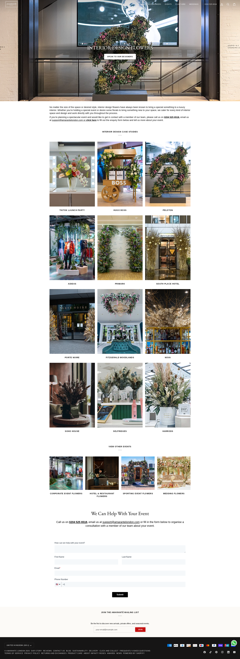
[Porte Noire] (72, 321)
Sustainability (80, 651)
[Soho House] (72, 395)
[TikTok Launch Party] (72, 174)
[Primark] (120, 247)
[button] (154, 4)
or (89, 120)
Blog (68, 651)
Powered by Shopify (134, 653)
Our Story (36, 651)
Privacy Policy (32, 653)
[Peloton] (167, 174)
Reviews (47, 651)
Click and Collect (109, 651)
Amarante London (15, 651)
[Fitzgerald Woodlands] (120, 321)
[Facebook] (205, 652)
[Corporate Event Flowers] (66, 473)
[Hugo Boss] (120, 174)
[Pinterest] (216, 652)
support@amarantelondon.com (67, 120)
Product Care (75, 653)
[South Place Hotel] (167, 247)
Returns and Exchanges (54, 653)
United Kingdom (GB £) (18, 645)
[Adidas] (72, 247)
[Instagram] (222, 652)
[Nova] (167, 321)
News (119, 653)
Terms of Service (13, 653)
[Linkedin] (228, 652)
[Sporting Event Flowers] (138, 473)
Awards (111, 653)
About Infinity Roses (95, 653)
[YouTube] (234, 652)
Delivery (93, 651)
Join (140, 630)
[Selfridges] (120, 395)
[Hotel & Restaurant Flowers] (102, 473)
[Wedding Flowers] (173, 473)
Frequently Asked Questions (135, 651)
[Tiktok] (211, 652)
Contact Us (59, 651)
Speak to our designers (120, 57)
